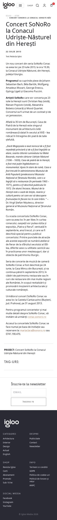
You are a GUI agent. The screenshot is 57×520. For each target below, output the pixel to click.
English (6, 454)
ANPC (32, 485)
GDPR (32, 471)
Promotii (7, 478)
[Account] (44, 5)
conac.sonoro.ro (37, 316)
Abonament (8, 475)
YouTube (7, 506)
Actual (6, 450)
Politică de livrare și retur (39, 480)
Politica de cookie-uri (40, 475)
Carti (5, 471)
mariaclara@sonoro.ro (32, 330)
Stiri (17, 16)
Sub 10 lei (8, 482)
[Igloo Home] (9, 5)
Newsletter (35, 446)
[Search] (37, 5)
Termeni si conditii (39, 467)
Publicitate (35, 438)
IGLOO (8, 16)
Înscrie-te (28, 402)
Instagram (8, 502)
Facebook (7, 498)
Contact (33, 442)
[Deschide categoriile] (20, 5)
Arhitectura (8, 438)
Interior (6, 442)
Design (6, 446)
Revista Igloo (9, 467)
